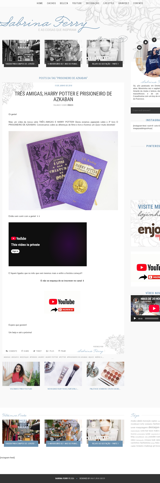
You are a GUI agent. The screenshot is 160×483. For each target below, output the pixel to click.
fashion (156, 424)
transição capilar (150, 421)
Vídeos (70, 105)
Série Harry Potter (104, 357)
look (153, 440)
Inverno (134, 434)
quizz (91, 357)
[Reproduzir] (134, 318)
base (151, 431)
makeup (148, 446)
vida (146, 437)
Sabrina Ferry (90, 352)
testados (140, 446)
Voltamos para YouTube (21, 389)
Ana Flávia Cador (97, 478)
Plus (52, 351)
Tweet (39, 351)
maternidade (135, 431)
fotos (157, 443)
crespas (147, 440)
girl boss (156, 446)
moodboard (135, 424)
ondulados (148, 424)
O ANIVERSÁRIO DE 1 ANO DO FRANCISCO (64, 64)
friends (34, 357)
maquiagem (142, 427)
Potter (63, 357)
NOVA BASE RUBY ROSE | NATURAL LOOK (64, 389)
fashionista (145, 443)
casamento (155, 434)
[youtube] (139, 47)
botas (153, 443)
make (156, 431)
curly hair (144, 431)
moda (133, 421)
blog (133, 437)
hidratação (140, 440)
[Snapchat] (145, 42)
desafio (15, 357)
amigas (7, 357)
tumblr (148, 434)
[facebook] (154, 40)
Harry (41, 357)
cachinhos (135, 443)
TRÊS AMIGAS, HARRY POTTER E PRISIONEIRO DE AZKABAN (63, 96)
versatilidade (139, 437)
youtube (152, 436)
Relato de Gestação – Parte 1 (105, 64)
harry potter (52, 357)
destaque (25, 357)
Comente (13, 351)
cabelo (139, 421)
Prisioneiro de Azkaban (77, 357)
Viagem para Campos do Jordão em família (21, 64)
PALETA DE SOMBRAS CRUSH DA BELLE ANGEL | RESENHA (106, 389)
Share (26, 351)
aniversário (141, 434)
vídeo (133, 440)
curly (142, 424)
